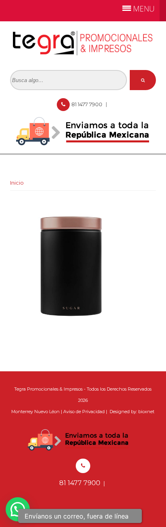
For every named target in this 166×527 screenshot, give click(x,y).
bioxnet (146, 411)
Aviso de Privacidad (84, 411)
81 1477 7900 (87, 104)
